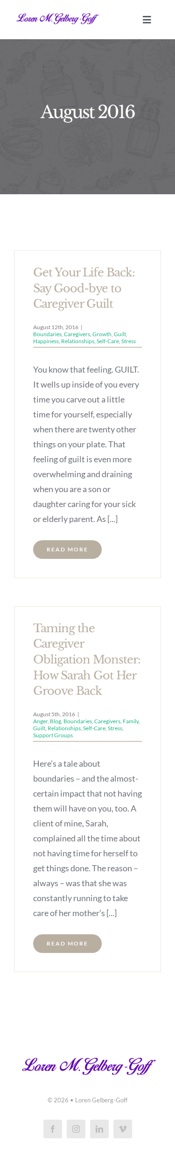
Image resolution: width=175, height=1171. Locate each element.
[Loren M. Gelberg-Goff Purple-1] (57, 13)
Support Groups (53, 735)
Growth (102, 334)
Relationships (77, 341)
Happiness (46, 341)
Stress (128, 341)
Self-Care (108, 341)
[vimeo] (122, 1129)
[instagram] (76, 1129)
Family (131, 721)
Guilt (120, 334)
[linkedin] (99, 1129)
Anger (40, 721)
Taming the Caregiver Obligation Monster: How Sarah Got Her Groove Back (86, 659)
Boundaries (47, 334)
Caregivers (77, 334)
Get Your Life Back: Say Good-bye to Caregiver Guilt (84, 288)
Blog (55, 721)
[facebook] (52, 1129)
